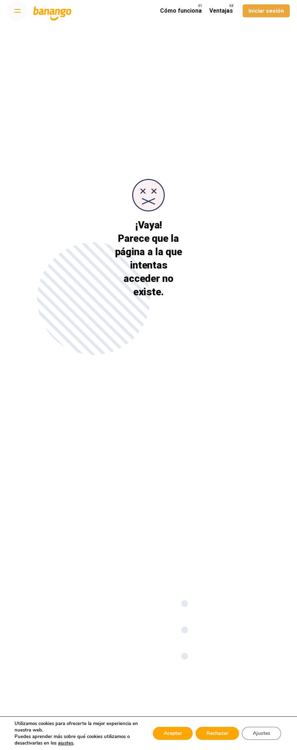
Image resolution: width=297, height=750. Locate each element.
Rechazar (217, 733)
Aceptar (173, 733)
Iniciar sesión (266, 11)
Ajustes (261, 733)
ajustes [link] (65, 743)
